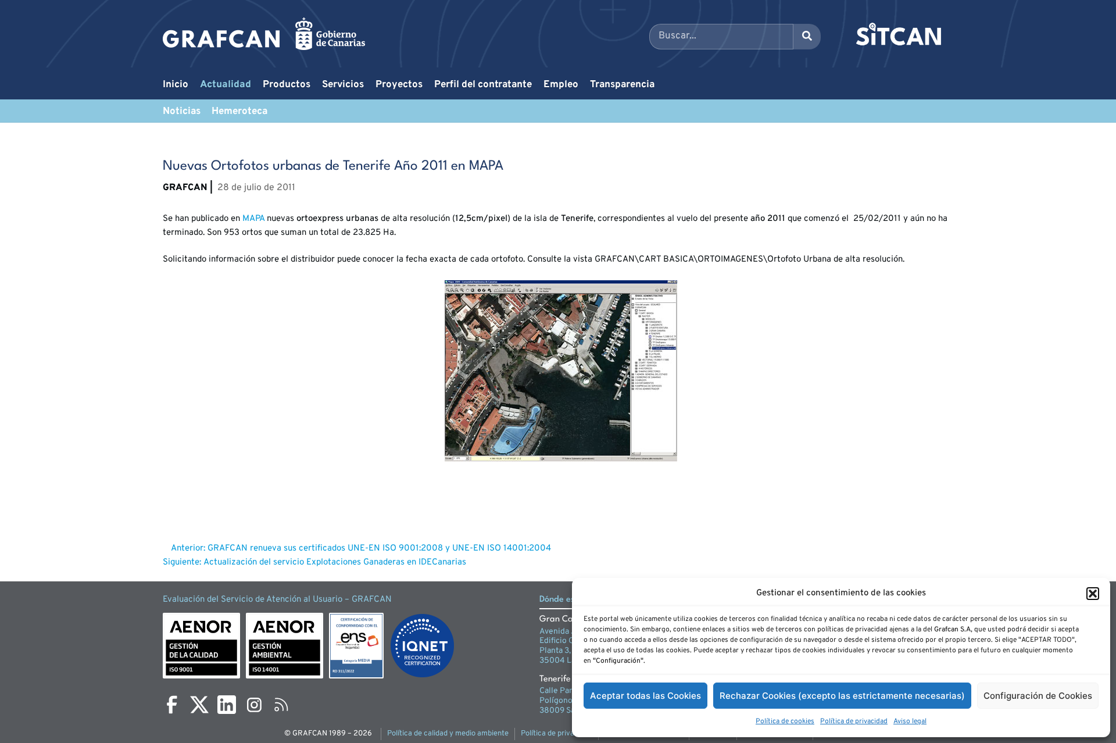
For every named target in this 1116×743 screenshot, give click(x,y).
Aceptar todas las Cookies (645, 695)
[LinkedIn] (226, 704)
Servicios (343, 84)
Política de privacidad (854, 721)
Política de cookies (785, 721)
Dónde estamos (569, 599)
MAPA (253, 218)
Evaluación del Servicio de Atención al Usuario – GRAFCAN (277, 599)
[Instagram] (254, 704)
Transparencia (622, 84)
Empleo (560, 84)
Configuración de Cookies (1037, 695)
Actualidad (225, 84)
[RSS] (281, 704)
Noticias (182, 111)
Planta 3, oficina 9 (571, 651)
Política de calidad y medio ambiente (448, 733)
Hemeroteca (239, 111)
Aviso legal (910, 721)
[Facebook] (172, 704)
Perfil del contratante (483, 84)
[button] (1093, 593)
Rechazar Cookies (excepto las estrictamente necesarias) (842, 695)
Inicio (175, 84)
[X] (199, 704)
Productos (286, 84)
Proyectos (399, 84)
